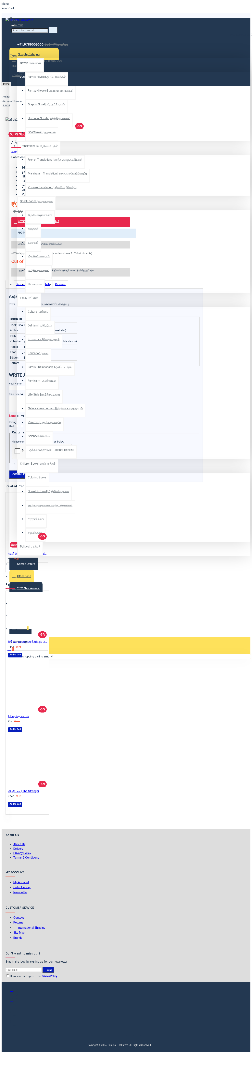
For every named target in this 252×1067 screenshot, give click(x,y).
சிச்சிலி (6, 105)
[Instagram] (14, 1012)
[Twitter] (14, 1002)
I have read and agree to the (33, 976)
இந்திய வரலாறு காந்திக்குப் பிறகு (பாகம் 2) (28, 641)
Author (6, 96)
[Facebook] (14, 992)
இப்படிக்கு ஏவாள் (18, 716)
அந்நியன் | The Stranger (23, 791)
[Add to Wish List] (11, 567)
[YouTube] (14, 1022)
